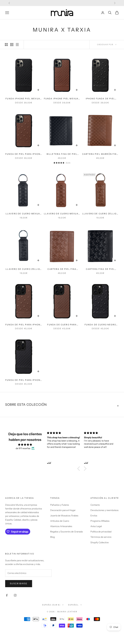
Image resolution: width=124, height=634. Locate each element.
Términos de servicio (100, 536)
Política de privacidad (100, 531)
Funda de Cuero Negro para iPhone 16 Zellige (100, 324)
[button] (79, 468)
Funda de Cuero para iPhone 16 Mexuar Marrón (62, 324)
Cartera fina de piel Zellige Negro (100, 269)
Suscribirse (18, 583)
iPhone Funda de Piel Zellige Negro (100, 98)
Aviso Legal (96, 526)
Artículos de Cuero (59, 520)
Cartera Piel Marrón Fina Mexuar (100, 154)
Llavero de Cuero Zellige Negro (24, 269)
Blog (52, 536)
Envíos (93, 515)
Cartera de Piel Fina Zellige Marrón (61, 269)
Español (73, 605)
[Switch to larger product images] (6, 44)
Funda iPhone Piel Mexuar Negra (23, 98)
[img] (25, 445)
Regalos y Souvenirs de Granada (66, 531)
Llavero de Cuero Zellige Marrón (100, 213)
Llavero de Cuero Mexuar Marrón (62, 213)
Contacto (95, 504)
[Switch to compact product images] (17, 44)
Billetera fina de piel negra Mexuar (62, 154)
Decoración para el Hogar (63, 510)
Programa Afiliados (99, 520)
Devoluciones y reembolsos (104, 510)
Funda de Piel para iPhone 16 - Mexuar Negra (23, 380)
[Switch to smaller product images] (11, 44)
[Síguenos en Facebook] (6, 595)
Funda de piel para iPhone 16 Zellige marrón (23, 324)
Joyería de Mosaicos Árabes (64, 515)
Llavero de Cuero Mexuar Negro (24, 213)
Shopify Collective (99, 542)
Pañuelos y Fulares (59, 504)
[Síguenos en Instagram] (15, 595)
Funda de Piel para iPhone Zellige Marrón (23, 154)
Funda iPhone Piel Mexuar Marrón (62, 98)
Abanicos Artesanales (61, 526)
